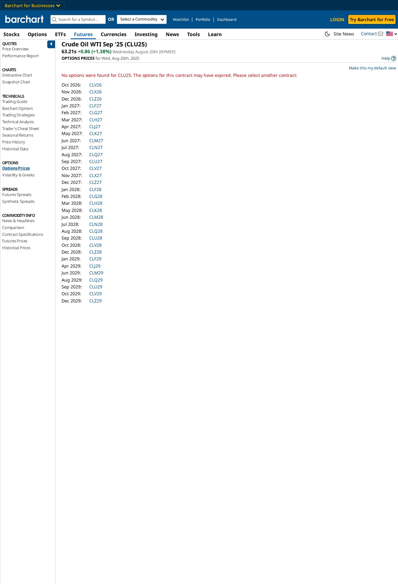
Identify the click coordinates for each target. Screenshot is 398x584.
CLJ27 (94, 126)
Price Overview (15, 49)
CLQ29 (96, 280)
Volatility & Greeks (18, 175)
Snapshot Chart (16, 82)
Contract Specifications (22, 234)
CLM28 (96, 217)
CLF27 (95, 106)
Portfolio (203, 19)
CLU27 (95, 161)
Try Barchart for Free (372, 19)
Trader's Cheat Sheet (20, 128)
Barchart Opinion (17, 108)
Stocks (11, 34)
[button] (392, 34)
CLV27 (95, 168)
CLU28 (95, 238)
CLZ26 (95, 99)
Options (37, 34)
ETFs (60, 34)
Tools (193, 34)
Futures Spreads (16, 194)
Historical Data (15, 149)
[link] (389, 58)
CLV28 (95, 245)
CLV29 (95, 294)
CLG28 (95, 196)
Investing (146, 34)
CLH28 (95, 203)
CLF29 (95, 259)
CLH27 (95, 120)
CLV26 (95, 85)
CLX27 (95, 175)
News (172, 34)
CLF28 (95, 189)
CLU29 (95, 287)
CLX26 (95, 92)
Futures (83, 34)
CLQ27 (96, 154)
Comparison (13, 227)
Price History (13, 142)
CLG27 (95, 112)
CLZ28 (95, 252)
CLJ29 (94, 266)
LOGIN (337, 19)
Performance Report (20, 55)
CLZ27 (95, 182)
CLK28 (95, 210)
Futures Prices (14, 241)
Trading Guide (14, 101)
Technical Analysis (18, 121)
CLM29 (96, 273)
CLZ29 (95, 301)
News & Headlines (18, 220)
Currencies (114, 34)
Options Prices (16, 168)
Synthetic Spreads (18, 201)
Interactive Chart (17, 75)
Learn (215, 34)
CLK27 (95, 133)
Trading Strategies (18, 115)
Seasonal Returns (17, 135)
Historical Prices (16, 247)
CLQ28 (96, 231)
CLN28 (96, 224)
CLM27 (96, 140)
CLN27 (96, 147)
